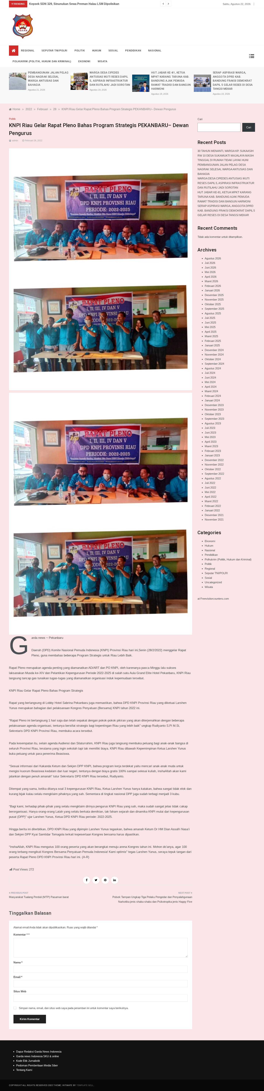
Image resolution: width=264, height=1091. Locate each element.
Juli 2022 (210, 482)
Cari (200, 119)
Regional (27, 50)
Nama (17, 962)
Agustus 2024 (213, 368)
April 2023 (210, 441)
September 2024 (214, 363)
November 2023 (214, 409)
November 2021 (214, 519)
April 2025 (210, 331)
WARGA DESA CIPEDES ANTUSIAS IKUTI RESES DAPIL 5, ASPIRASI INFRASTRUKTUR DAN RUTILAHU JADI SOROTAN (226, 183)
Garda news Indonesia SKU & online (37, 1056)
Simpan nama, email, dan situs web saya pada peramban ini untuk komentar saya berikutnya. (73, 1008)
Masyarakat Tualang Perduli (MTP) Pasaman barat (39, 897)
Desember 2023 (214, 405)
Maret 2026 (211, 281)
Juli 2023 (210, 427)
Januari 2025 (212, 345)
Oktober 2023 (213, 414)
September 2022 (214, 473)
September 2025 (214, 308)
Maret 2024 (211, 391)
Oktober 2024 (213, 359)
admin (15, 140)
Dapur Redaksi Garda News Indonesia (38, 1051)
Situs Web (19, 991)
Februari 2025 (213, 340)
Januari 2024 (212, 400)
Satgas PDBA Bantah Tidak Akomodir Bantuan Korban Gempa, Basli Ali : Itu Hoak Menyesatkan (94, 3)
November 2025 (214, 299)
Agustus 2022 (213, 478)
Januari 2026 (212, 290)
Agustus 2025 (213, 313)
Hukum (96, 50)
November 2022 (214, 464)
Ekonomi (84, 61)
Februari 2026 (213, 285)
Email (17, 976)
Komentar (20, 934)
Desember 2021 (214, 515)
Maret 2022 (211, 501)
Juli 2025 (210, 317)
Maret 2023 (211, 446)
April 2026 (210, 276)
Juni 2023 (210, 432)
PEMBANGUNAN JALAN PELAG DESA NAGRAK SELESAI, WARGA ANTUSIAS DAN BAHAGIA (225, 169)
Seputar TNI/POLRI (54, 50)
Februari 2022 (213, 505)
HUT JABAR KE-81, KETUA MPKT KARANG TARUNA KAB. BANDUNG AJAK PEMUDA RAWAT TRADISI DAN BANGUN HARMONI (109, 80)
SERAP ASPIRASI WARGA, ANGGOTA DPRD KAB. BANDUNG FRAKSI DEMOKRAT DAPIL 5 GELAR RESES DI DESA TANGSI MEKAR (171, 80)
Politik (80, 50)
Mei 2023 (210, 437)
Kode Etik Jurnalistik (28, 1060)
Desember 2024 (214, 350)
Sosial (113, 50)
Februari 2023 (213, 450)
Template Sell (85, 1085)
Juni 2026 (210, 267)
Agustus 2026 (213, 258)
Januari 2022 (212, 510)
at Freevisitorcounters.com (213, 598)
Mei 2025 (210, 327)
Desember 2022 (214, 460)
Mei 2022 (210, 492)
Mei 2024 (210, 382)
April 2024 (210, 386)
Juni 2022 (210, 487)
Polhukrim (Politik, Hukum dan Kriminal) (42, 61)
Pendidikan (133, 50)
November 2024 (214, 354)
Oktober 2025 (213, 304)
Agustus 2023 (213, 423)
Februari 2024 (213, 395)
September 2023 (214, 418)
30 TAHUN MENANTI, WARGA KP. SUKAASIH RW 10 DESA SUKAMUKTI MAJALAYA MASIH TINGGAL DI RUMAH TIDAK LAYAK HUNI (226, 155)
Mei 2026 (210, 272)
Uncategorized (213, 582)
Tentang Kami (24, 1069)
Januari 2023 (212, 455)
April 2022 (210, 496)
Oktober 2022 (213, 469)
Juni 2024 (210, 377)
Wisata (102, 61)
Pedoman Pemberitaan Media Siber (37, 1065)
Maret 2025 (211, 336)
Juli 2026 (210, 262)
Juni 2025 (210, 322)
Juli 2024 (210, 372)
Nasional (154, 50)
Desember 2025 (214, 295)
